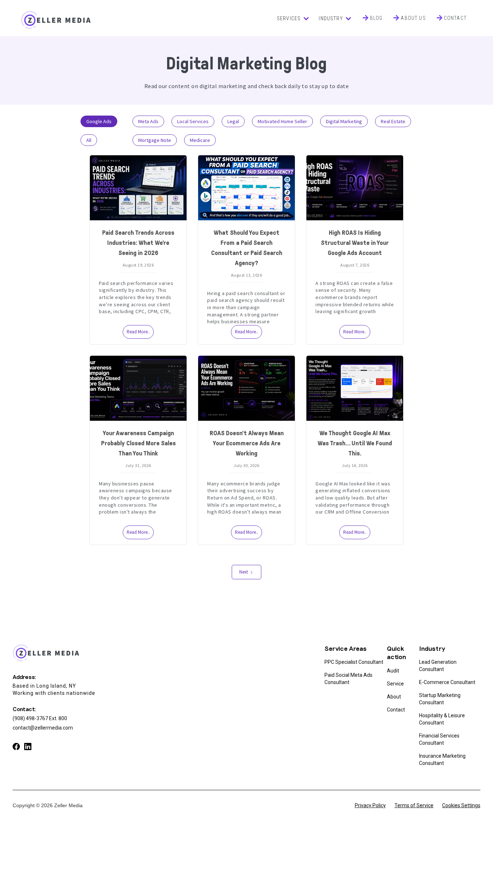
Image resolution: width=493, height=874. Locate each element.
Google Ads (99, 121)
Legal (233, 121)
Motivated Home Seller (282, 121)
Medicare (200, 140)
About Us (413, 18)
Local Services (193, 121)
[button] (292, 18)
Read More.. (138, 332)
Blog (376, 18)
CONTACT (455, 18)
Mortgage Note (154, 140)
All (88, 140)
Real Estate (393, 121)
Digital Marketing (344, 121)
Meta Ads (148, 121)
